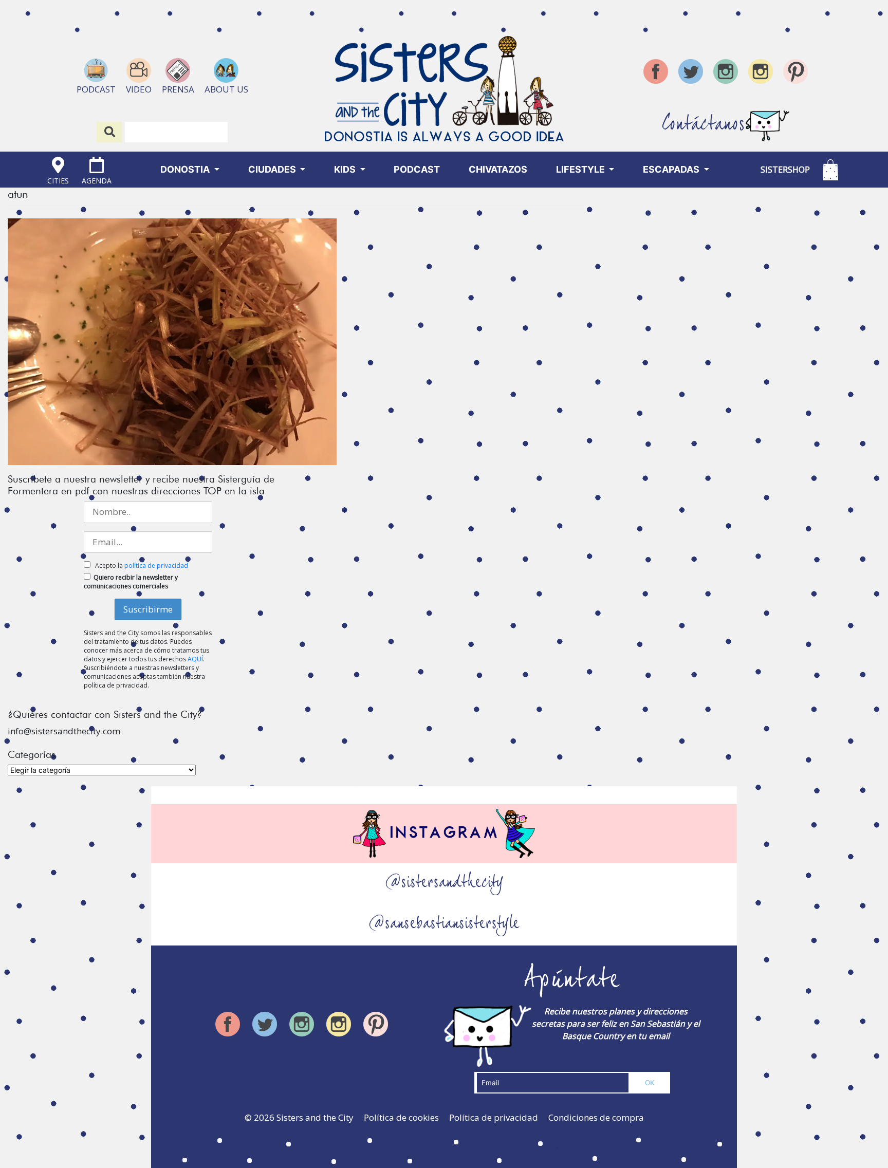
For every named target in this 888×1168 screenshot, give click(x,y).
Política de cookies (401, 1117)
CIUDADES (273, 169)
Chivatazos (498, 169)
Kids (346, 169)
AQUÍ (195, 659)
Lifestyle (581, 169)
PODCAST (417, 169)
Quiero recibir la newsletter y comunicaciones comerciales (131, 581)
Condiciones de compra (596, 1117)
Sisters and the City (315, 1117)
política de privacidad (156, 565)
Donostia (186, 169)
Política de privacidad (493, 1117)
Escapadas (672, 169)
